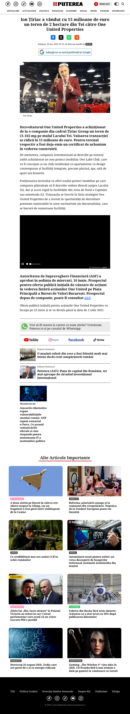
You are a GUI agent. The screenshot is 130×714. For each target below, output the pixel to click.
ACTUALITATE (29, 11)
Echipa (116, 691)
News (88, 44)
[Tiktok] (23, 4)
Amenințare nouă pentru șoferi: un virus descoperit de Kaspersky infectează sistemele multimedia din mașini (92, 561)
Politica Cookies (29, 691)
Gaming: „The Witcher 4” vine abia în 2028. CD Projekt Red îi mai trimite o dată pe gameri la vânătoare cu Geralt (93, 667)
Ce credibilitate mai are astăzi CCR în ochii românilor (34, 558)
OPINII (93, 11)
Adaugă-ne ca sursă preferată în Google (68, 52)
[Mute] (27, 264)
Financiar (57, 11)
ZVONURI (104, 11)
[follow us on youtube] (31, 340)
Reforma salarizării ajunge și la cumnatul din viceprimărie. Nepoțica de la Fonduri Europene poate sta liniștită (93, 507)
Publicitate (101, 691)
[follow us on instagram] (53, 340)
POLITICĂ (44, 11)
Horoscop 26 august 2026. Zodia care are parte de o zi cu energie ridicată (33, 666)
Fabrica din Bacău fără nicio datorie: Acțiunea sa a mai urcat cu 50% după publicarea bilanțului (92, 614)
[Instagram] (15, 4)
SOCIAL (83, 11)
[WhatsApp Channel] (39, 4)
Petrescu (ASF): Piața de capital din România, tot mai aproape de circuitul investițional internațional (72, 374)
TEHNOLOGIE (75, 660)
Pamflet (74, 499)
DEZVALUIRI (13, 11)
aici (87, 298)
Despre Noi (84, 691)
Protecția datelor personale (57, 691)
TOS (12, 691)
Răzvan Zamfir (75, 44)
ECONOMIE (71, 11)
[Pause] (22, 264)
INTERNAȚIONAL (120, 11)
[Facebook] (8, 4)
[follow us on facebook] (76, 340)
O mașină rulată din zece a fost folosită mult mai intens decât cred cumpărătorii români (72, 355)
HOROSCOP (16, 660)
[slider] (34, 265)
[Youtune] (31, 4)
